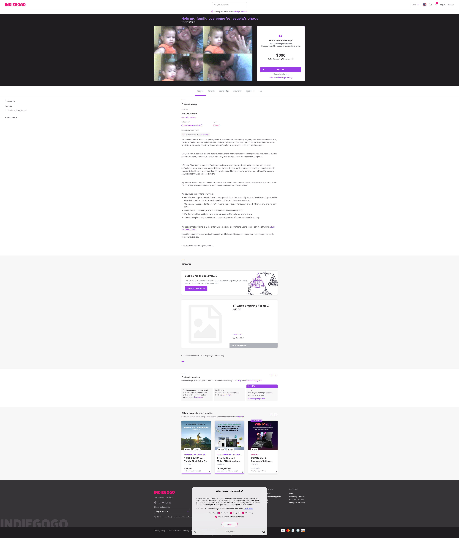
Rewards (8, 106)
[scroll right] (276, 414)
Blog (266, 500)
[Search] (215, 4)
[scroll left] (271, 375)
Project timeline (11, 117)
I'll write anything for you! (17, 110)
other (217, 125)
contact (193, 117)
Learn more (198, 397)
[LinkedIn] (170, 502)
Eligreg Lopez (189, 22)
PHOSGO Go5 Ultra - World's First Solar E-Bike (195, 461)
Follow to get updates (256, 399)
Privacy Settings (189, 531)
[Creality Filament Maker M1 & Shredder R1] (229, 435)
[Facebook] (155, 502)
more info (185, 117)
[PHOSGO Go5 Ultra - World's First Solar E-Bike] (196, 435)
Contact (268, 493)
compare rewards (195, 289)
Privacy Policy (159, 531)
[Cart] (430, 4)
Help (239, 380)
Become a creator (296, 500)
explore (240, 417)
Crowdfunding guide (253, 380)
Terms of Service (174, 531)
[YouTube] (163, 502)
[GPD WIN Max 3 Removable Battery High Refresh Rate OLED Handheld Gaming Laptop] (263, 435)
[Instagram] (166, 502)
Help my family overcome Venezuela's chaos (219, 18)
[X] (159, 502)
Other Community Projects (192, 125)
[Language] (425, 4)
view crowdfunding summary (281, 78)
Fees (291, 493)
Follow (280, 70)
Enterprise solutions (297, 503)
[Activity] (436, 4)
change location (240, 12)
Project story (10, 101)
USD (414, 5)
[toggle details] (210, 473)
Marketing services (296, 496)
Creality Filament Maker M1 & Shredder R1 (228, 461)
